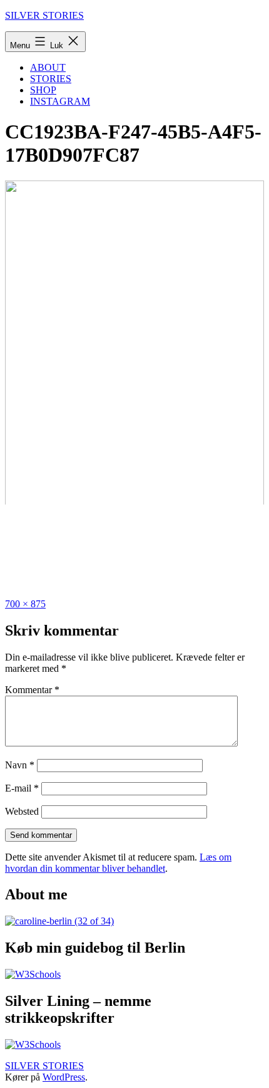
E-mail (22, 788)
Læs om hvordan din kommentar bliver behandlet (118, 863)
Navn (19, 765)
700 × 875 (25, 604)
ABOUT (48, 67)
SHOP (43, 90)
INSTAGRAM (60, 101)
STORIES (50, 78)
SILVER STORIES (44, 15)
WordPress (64, 1077)
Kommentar (32, 689)
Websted (22, 811)
